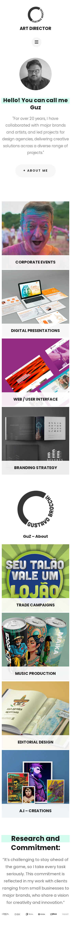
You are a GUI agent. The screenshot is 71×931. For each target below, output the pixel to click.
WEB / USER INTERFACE (35, 399)
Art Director (35, 28)
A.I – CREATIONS (35, 811)
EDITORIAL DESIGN (35, 742)
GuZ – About (35, 536)
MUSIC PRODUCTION (35, 673)
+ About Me (35, 170)
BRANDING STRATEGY (35, 467)
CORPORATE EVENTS (35, 262)
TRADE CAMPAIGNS (35, 605)
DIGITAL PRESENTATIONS (35, 330)
